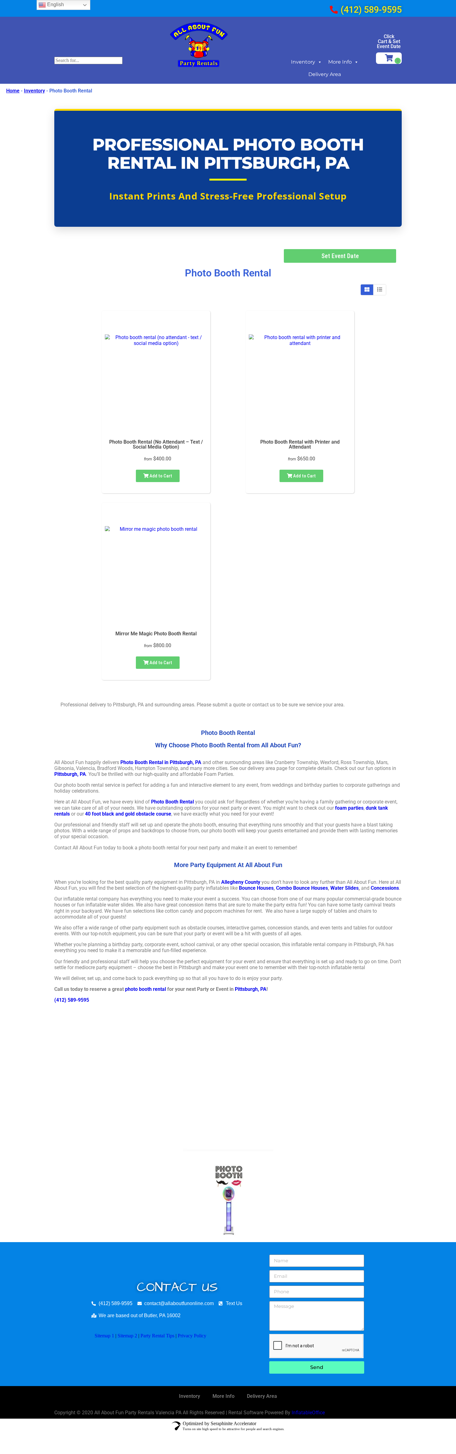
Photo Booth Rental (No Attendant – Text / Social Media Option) (156, 444)
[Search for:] (88, 60)
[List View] (379, 289)
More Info (340, 62)
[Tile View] (367, 289)
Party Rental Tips (157, 1335)
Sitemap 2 (127, 1335)
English (55, 4)
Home (13, 91)
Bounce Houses (256, 888)
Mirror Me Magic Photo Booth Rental (156, 634)
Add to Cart (160, 476)
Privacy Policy (192, 1335)
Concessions (385, 888)
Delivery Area (324, 74)
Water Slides (344, 888)
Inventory (303, 62)
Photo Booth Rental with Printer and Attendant (300, 444)
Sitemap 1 (104, 1335)
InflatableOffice (308, 1413)
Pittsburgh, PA (70, 774)
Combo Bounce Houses (302, 888)
